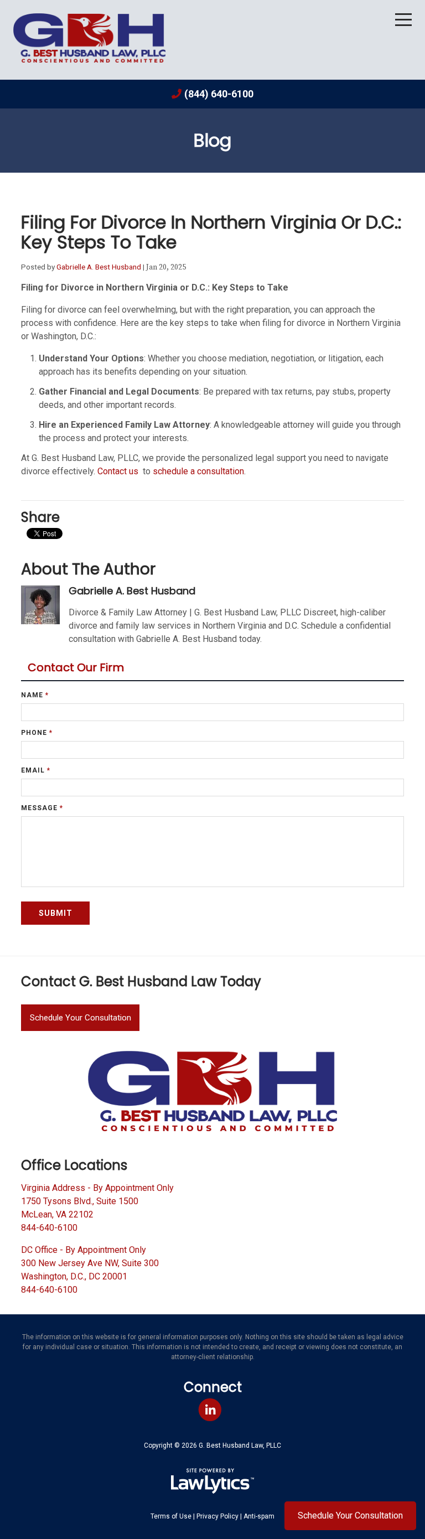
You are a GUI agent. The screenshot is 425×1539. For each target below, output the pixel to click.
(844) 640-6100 (218, 94)
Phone (37, 733)
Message (42, 808)
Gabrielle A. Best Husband (98, 266)
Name (35, 695)
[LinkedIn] (210, 1410)
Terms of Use (171, 1516)
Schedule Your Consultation (80, 1018)
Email (35, 770)
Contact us (119, 471)
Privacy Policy (217, 1516)
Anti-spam (258, 1516)
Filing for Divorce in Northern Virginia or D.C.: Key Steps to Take (211, 232)
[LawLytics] (212, 1481)
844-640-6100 (49, 1227)
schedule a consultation (198, 471)
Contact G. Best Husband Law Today (141, 981)
